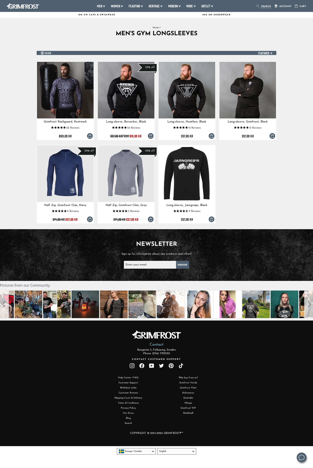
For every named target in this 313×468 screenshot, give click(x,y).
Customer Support (128, 383)
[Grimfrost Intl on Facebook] (141, 365)
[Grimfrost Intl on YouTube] (151, 365)
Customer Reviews (128, 393)
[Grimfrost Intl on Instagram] (132, 365)
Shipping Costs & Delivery (128, 398)
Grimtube (188, 398)
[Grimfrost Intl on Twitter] (161, 365)
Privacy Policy (128, 408)
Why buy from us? (188, 377)
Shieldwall (188, 413)
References (188, 393)
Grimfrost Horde (188, 383)
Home (156, 28)
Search (128, 423)
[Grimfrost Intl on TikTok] (181, 365)
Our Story (128, 413)
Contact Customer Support (156, 359)
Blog (128, 418)
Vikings (188, 403)
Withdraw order (128, 388)
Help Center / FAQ (128, 377)
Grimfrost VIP (188, 408)
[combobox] (136, 451)
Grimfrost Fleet (188, 388)
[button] (4, 304)
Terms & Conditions (128, 403)
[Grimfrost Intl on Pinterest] (171, 365)
